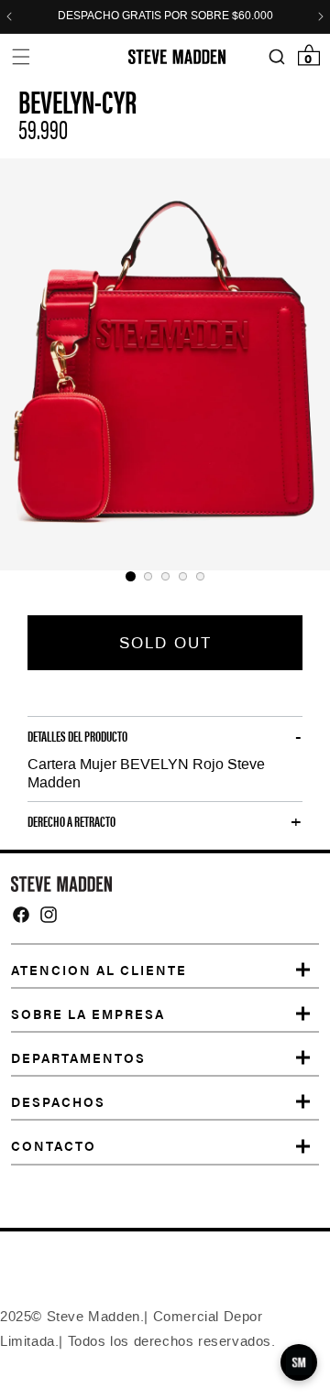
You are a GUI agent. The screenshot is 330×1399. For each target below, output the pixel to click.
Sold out (165, 643)
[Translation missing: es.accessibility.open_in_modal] (165, 364)
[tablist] (165, 576)
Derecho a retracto (72, 821)
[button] (21, 56)
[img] (21, 915)
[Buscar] (276, 57)
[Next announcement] (321, 16)
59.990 (43, 128)
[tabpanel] (165, 364)
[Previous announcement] (9, 16)
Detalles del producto (77, 736)
